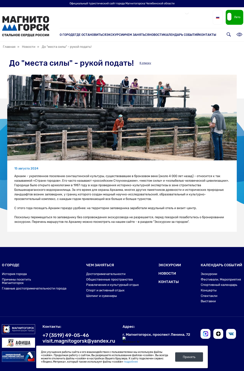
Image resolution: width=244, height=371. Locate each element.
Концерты (209, 290)
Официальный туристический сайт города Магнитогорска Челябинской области (122, 3)
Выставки (208, 301)
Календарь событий (181, 35)
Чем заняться (137, 35)
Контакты (207, 35)
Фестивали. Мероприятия (221, 279)
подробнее (131, 361)
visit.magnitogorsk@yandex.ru (79, 341)
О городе (67, 35)
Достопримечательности (105, 274)
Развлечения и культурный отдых (112, 285)
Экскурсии (115, 35)
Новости (156, 35)
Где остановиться (90, 35)
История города (14, 274)
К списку (145, 63)
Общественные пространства (109, 279)
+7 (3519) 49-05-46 (66, 335)
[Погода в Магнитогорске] (187, 13)
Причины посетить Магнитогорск (16, 281)
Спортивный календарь (219, 285)
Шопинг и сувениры (101, 296)
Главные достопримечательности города (34, 288)
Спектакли (209, 296)
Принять (189, 357)
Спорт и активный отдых (105, 290)
